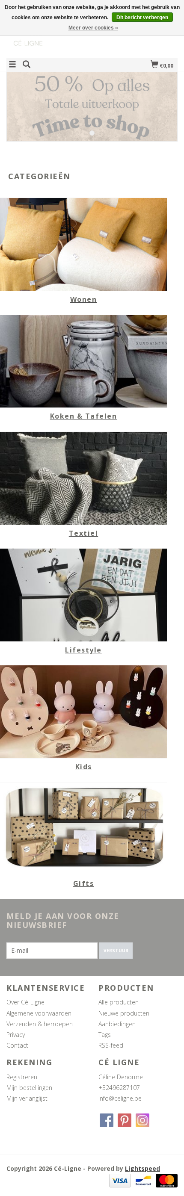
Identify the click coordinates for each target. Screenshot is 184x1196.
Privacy (15, 1035)
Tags (104, 1035)
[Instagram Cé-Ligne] (142, 1120)
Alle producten (118, 1002)
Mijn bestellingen (29, 1088)
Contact (17, 1045)
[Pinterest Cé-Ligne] (124, 1120)
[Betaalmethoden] (121, 1180)
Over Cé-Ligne (25, 1002)
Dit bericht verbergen (142, 18)
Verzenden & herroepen (39, 1024)
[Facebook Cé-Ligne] (106, 1120)
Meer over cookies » (93, 28)
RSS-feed (110, 1045)
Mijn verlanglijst (26, 1098)
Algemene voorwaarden (38, 1013)
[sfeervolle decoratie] (49, 35)
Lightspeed (142, 1168)
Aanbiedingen (117, 1024)
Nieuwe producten (123, 1013)
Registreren (21, 1077)
